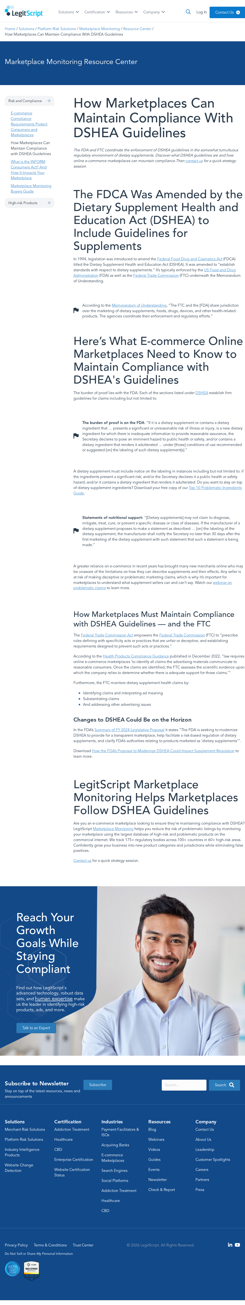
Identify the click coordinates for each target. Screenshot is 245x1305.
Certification (95, 12)
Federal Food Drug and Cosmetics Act (189, 259)
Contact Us (204, 1129)
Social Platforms (114, 1180)
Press (199, 1189)
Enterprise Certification (73, 1159)
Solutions (66, 12)
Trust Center (83, 1245)
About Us (203, 1139)
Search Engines (114, 1170)
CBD (58, 1149)
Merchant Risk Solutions (25, 1129)
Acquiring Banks (115, 1145)
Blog (152, 1129)
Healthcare (63, 1139)
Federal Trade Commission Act (107, 635)
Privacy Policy (16, 1245)
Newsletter (157, 1179)
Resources (125, 12)
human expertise (54, 998)
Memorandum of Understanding (139, 305)
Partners (202, 1179)
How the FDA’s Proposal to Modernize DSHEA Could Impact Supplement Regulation (163, 751)
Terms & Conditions (50, 1245)
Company (152, 12)
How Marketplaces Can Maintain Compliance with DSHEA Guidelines (31, 148)
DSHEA (201, 393)
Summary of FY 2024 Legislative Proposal (129, 730)
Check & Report (161, 1189)
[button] (49, 100)
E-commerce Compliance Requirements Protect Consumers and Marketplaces (29, 124)
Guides (154, 1159)
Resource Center (137, 29)
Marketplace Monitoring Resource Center (71, 61)
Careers (201, 1169)
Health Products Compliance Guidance (136, 656)
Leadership (204, 1149)
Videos (154, 1149)
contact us (194, 160)
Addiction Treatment (71, 1129)
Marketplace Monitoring (99, 29)
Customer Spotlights (212, 1159)
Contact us (82, 860)
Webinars (156, 1139)
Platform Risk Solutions (57, 29)
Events (154, 1169)
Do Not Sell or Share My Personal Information (39, 1254)
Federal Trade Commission (156, 275)
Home (10, 29)
